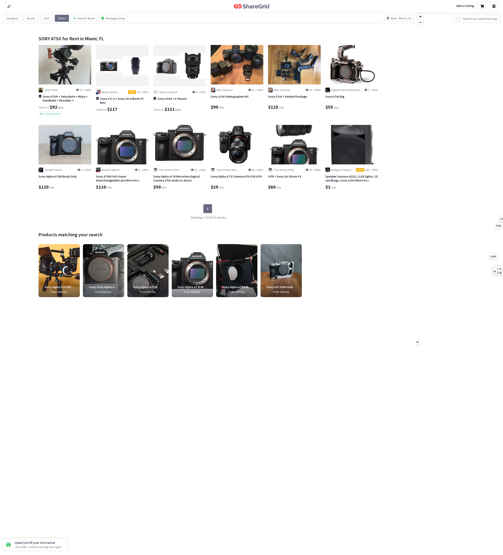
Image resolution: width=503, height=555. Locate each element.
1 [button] (207, 209)
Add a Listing (465, 6)
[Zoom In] (420, 16)
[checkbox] (458, 19)
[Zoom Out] (420, 22)
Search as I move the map (480, 19)
